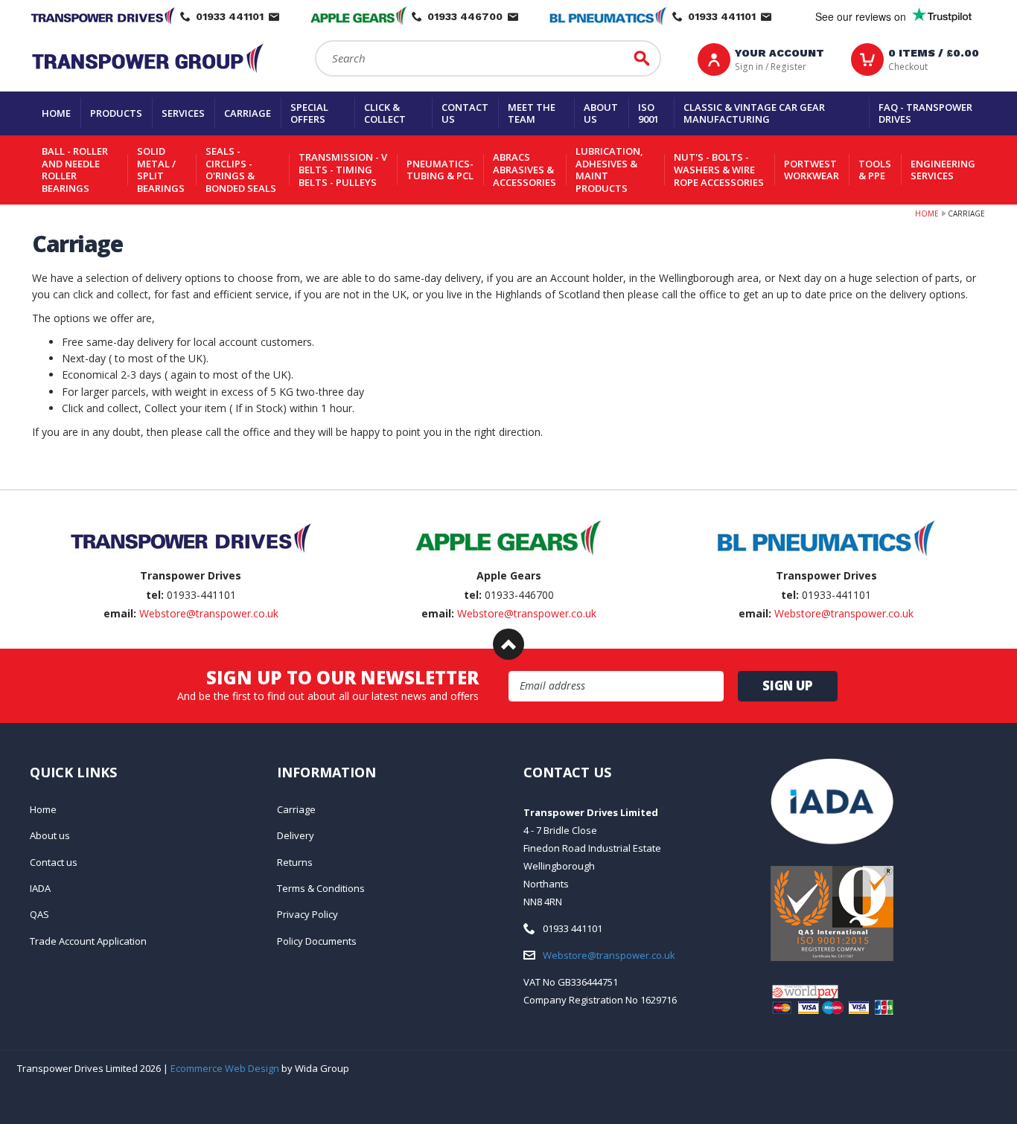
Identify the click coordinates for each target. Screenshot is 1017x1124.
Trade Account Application (88, 941)
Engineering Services (943, 170)
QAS (39, 914)
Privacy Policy (307, 914)
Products (116, 113)
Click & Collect (385, 113)
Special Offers (309, 113)
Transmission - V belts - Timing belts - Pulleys (343, 169)
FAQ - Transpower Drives (925, 113)
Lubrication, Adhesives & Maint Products (609, 169)
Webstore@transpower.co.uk (208, 613)
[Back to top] (508, 644)
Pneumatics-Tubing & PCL (440, 170)
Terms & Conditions (321, 888)
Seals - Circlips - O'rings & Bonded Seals (240, 169)
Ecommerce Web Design (224, 1068)
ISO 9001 (648, 113)
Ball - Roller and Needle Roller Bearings (75, 169)
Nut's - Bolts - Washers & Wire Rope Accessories (719, 169)
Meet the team (531, 113)
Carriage (247, 113)
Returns (295, 862)
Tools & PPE (874, 170)
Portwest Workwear (811, 170)
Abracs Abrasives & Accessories (524, 169)
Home (56, 113)
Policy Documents (317, 941)
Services (183, 113)
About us (601, 113)
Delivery (295, 835)
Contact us (464, 113)
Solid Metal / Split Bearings (161, 169)
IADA (40, 888)
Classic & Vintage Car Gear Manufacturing (754, 113)
